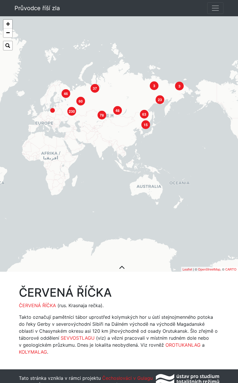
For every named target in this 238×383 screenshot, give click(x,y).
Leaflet (187, 269)
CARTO (231, 269)
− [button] (8, 32)
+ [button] (8, 24)
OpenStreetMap (209, 269)
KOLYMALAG (33, 352)
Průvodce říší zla (37, 8)
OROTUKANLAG (183, 345)
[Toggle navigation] (215, 8)
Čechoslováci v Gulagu (127, 378)
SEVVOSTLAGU (78, 338)
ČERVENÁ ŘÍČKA (37, 305)
